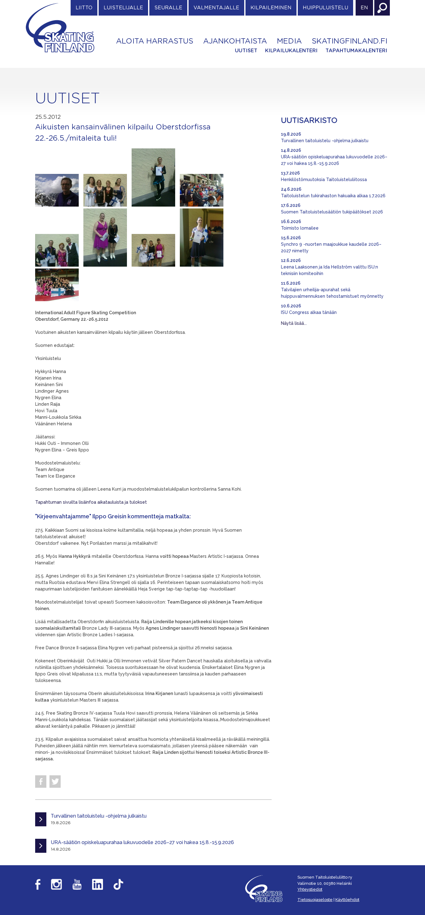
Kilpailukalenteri (291, 50)
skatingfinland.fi (349, 41)
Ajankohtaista (235, 41)
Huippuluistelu (325, 7)
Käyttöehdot (347, 899)
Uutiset (246, 50)
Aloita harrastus (154, 41)
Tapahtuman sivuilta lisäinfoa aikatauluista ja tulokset (91, 502)
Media (289, 41)
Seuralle (168, 7)
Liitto (84, 7)
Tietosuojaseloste (315, 899)
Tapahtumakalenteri (356, 50)
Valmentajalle (216, 7)
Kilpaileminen (271, 7)
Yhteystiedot (309, 889)
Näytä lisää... (294, 323)
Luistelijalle (123, 7)
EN (364, 7)
